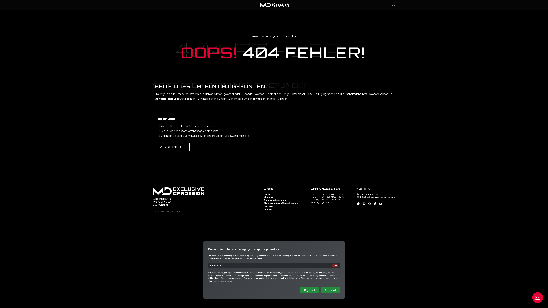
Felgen (267, 194)
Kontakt (268, 209)
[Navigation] (155, 5)
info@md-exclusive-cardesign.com (377, 197)
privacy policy (229, 281)
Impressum (269, 206)
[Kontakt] (537, 297)
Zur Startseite (172, 146)
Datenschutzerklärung (275, 200)
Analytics (216, 266)
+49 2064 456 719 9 (369, 194)
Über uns (268, 197)
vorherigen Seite (169, 99)
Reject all (309, 290)
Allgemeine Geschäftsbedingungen (281, 203)
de (393, 5)
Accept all (330, 290)
